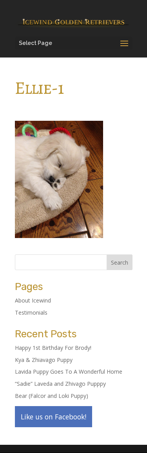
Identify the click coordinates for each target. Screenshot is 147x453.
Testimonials (31, 312)
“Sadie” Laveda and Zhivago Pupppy (60, 383)
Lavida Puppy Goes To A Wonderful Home (68, 371)
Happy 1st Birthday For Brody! (53, 347)
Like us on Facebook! (53, 416)
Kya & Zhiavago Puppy (44, 359)
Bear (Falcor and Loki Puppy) (51, 395)
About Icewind (33, 300)
